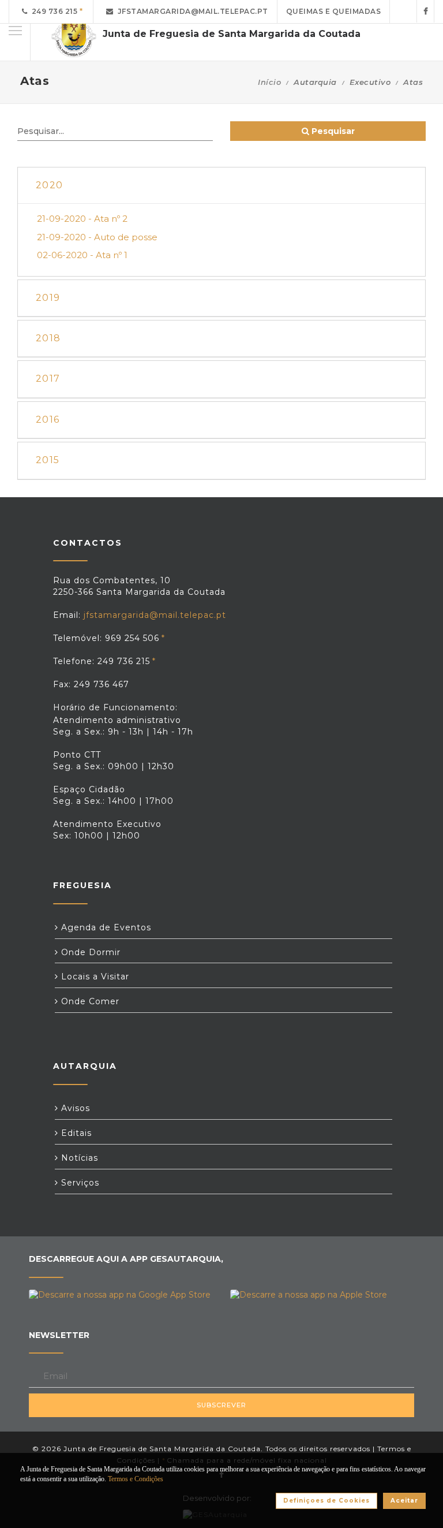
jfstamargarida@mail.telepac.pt (191, 11)
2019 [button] (48, 297)
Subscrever (221, 1405)
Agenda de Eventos (104, 927)
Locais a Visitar (93, 976)
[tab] (221, 185)
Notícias (78, 1158)
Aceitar (404, 1500)
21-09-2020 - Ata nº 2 (82, 218)
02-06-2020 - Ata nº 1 (82, 254)
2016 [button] (47, 419)
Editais (75, 1133)
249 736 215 (53, 11)
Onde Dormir (89, 952)
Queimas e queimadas (333, 11)
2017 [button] (48, 378)
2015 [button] (47, 459)
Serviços (78, 1182)
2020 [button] (49, 185)
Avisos (74, 1108)
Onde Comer (88, 1001)
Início (269, 82)
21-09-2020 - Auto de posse (97, 237)
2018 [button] (48, 338)
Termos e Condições (135, 1479)
